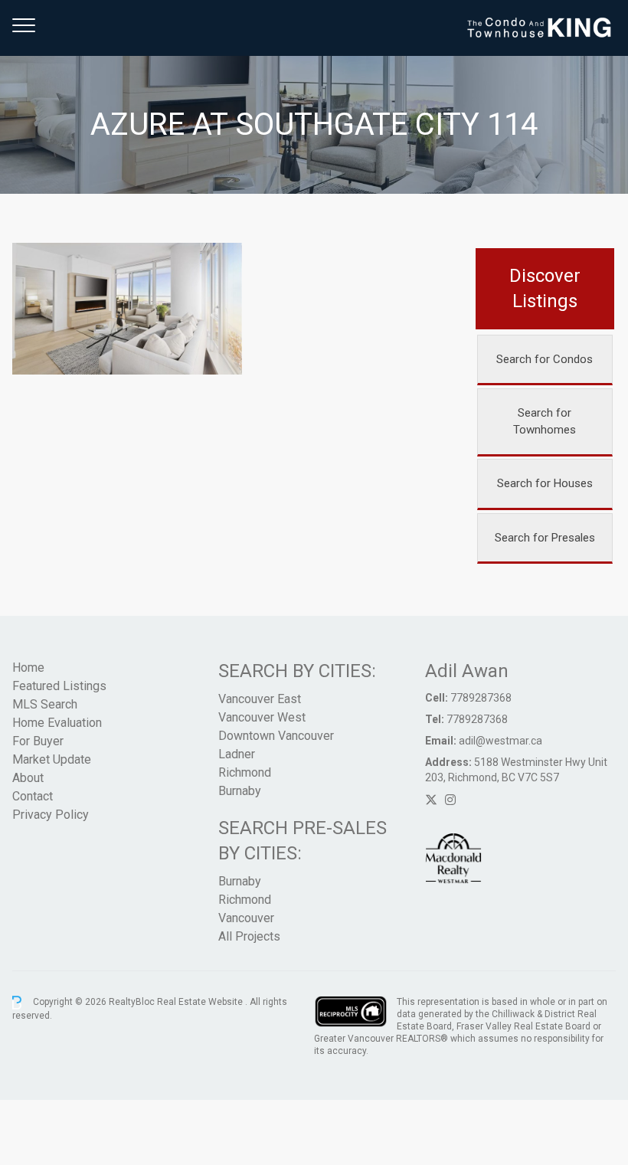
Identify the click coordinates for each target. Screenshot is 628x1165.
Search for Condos (544, 359)
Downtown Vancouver (276, 735)
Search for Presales (545, 538)
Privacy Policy (50, 814)
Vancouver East (259, 699)
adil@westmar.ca (500, 741)
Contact (32, 796)
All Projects (249, 936)
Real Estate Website (201, 1001)
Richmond (244, 772)
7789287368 (481, 698)
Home (28, 667)
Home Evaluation (57, 722)
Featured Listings (59, 686)
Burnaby (239, 791)
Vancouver (246, 918)
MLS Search (44, 704)
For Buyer (38, 741)
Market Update (51, 759)
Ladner (236, 754)
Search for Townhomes (544, 421)
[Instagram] (450, 800)
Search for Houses (545, 483)
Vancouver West (262, 717)
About (28, 778)
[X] (431, 800)
